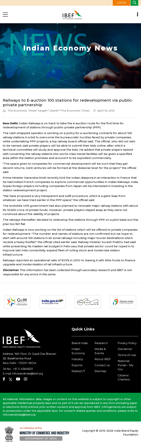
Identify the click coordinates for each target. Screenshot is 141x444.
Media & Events (100, 351)
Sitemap (100, 371)
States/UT (78, 371)
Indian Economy (78, 351)
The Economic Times (22, 110)
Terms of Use (127, 355)
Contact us (102, 365)
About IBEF (103, 359)
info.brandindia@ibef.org (27, 373)
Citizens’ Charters (124, 377)
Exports (77, 365)
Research (101, 343)
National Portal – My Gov (125, 365)
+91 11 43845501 (23, 369)
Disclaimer (125, 349)
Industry (77, 359)
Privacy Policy (127, 343)
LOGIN (121, 2)
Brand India (80, 343)
